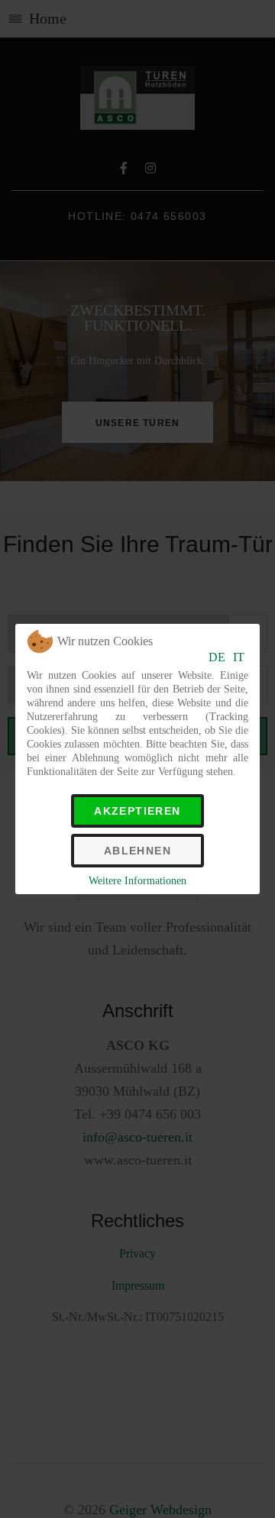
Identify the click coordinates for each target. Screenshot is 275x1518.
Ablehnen (137, 851)
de (217, 657)
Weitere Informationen (137, 881)
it (238, 657)
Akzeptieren (137, 811)
